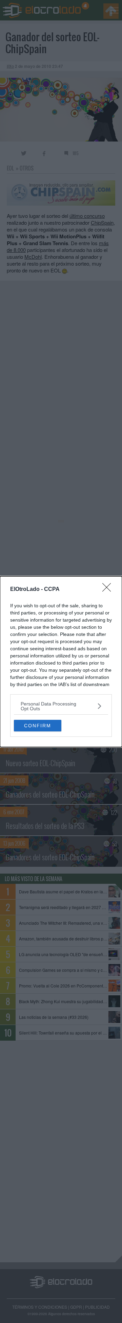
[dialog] (61, 661)
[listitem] (61, 706)
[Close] (108, 589)
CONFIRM (37, 725)
